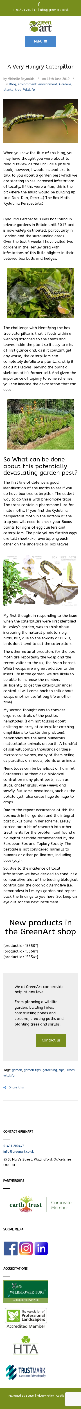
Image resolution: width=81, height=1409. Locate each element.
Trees (70, 1070)
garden (17, 1070)
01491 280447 (26, 9)
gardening (50, 1070)
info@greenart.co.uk (54, 9)
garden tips (32, 1070)
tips (62, 1070)
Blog (12, 84)
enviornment (27, 84)
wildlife (9, 1076)
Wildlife (29, 90)
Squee (30, 1395)
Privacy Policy (45, 1395)
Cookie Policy (64, 1395)
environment (47, 84)
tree (18, 90)
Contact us (51, 1040)
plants (8, 90)
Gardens (65, 84)
